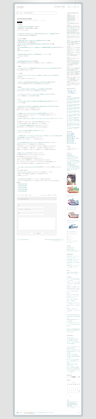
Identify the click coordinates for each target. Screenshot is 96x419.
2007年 (73, 403)
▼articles (68, 14)
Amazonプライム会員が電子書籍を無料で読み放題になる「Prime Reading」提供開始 (34, 82)
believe (37, 20)
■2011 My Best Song (70, 247)
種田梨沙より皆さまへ (22, 152)
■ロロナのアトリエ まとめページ (72, 220)
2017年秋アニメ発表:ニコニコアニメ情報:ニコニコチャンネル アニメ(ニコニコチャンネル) (35, 118)
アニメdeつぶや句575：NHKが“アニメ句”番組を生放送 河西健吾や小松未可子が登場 (34, 101)
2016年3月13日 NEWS (22, 183)
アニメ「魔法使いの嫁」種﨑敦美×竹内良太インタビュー (28, 125)
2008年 (71, 403)
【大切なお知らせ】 (21, 178)
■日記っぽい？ (69, 139)
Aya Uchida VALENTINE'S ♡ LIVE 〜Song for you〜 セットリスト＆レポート (73, 37)
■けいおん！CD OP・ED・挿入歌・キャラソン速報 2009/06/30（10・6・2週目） (73, 361)
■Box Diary (75, 138)
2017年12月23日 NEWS (22, 189)
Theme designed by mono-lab (42, 412)
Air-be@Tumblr (70, 93)
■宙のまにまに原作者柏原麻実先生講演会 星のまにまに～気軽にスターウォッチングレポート (73, 331)
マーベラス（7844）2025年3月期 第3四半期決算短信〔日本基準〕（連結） (73, 98)
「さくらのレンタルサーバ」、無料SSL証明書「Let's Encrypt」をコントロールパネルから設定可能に (37, 68)
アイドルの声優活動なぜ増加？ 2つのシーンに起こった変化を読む (30, 142)
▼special (68, 25)
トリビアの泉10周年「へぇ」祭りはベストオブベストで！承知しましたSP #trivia (73, 84)
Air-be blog (20, 7)
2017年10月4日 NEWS (24, 239)
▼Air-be (68, 22)
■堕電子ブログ (69, 137)
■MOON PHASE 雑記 (70, 136)
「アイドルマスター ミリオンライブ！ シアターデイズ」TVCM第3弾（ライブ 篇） (33, 94)
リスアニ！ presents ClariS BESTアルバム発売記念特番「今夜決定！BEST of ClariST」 (73, 63)
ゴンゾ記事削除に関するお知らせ (73, 23)
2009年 (68, 403)
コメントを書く (43, 20)
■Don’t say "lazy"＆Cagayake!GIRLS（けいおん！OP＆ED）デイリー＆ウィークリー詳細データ (73, 370)
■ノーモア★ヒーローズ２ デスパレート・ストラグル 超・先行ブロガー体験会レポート (73, 324)
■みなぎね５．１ (70, 141)
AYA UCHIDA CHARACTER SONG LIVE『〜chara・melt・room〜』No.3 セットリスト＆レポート (73, 27)
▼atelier (68, 66)
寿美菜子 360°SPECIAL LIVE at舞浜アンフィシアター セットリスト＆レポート (73, 34)
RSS (72, 6)
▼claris (68, 57)
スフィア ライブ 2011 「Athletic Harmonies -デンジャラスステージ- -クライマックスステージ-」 (73, 158)
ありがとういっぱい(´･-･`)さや (23, 172)
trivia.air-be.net (51, 412)
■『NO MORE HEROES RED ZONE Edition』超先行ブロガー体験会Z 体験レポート (73, 316)
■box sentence (69, 138)
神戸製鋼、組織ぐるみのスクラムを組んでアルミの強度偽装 (29, 40)
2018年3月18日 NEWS (71, 19)
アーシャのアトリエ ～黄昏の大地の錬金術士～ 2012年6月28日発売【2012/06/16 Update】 (73, 69)
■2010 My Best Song (70, 249)
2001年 (68, 405)
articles (21, 12)
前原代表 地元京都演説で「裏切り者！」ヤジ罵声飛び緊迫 (29, 54)
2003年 (73, 404)
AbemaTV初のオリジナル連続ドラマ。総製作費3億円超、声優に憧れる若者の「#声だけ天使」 (36, 106)
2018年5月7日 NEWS (71, 15)
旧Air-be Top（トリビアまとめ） (72, 401)
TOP (78, 412)
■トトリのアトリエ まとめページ (72, 207)
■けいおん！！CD (70, 337)
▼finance (68, 40)
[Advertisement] (41, 9)
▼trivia (68, 76)
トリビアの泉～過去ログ (71, 402)
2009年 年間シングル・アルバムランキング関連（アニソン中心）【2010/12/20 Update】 (73, 163)
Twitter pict (69, 92)
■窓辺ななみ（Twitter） (71, 143)
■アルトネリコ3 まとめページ (72, 231)
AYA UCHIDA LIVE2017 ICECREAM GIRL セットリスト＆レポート (53, 240)
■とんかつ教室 (69, 142)
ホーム (17, 12)
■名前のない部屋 (70, 133)
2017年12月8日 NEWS (22, 191)
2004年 (71, 404)
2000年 (71, 405)
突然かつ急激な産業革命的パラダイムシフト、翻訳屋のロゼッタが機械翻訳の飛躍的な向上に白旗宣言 (37, 47)
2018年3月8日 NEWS (71, 20)
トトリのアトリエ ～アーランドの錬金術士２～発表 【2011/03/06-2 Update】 (73, 169)
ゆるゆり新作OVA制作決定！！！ (73, 31)
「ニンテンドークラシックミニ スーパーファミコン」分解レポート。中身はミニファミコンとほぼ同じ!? (37, 75)
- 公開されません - (24, 209)
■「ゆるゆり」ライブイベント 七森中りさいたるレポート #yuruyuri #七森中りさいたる (73, 284)
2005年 (68, 404)
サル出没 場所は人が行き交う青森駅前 (25, 26)
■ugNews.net (69, 135)
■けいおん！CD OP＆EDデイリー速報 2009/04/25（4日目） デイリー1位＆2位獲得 (73, 352)
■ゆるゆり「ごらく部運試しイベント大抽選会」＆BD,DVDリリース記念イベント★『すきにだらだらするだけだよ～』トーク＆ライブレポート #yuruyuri (73, 289)
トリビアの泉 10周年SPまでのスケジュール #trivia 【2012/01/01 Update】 (73, 80)
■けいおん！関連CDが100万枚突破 (73, 367)
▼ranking (68, 46)
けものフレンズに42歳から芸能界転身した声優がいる (28, 130)
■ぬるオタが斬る (70, 140)
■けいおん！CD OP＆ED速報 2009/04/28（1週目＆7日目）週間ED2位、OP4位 (73, 356)
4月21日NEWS (69, 154)
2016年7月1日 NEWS (22, 187)
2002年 (76, 404)
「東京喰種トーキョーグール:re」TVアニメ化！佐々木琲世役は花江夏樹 (31, 113)
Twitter (78, 6)
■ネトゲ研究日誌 (70, 134)
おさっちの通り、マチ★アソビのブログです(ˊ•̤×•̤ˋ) (27, 166)
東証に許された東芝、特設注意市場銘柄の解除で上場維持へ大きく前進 (31, 43)
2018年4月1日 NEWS (71, 16)
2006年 (76, 403)
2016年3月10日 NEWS (22, 185)
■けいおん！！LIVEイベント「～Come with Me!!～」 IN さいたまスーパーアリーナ (73, 310)
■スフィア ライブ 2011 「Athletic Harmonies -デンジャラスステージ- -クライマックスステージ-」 (73, 296)
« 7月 (70, 396)
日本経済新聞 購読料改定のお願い (24, 61)
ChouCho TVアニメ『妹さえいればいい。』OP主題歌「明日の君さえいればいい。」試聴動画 (35, 33)
